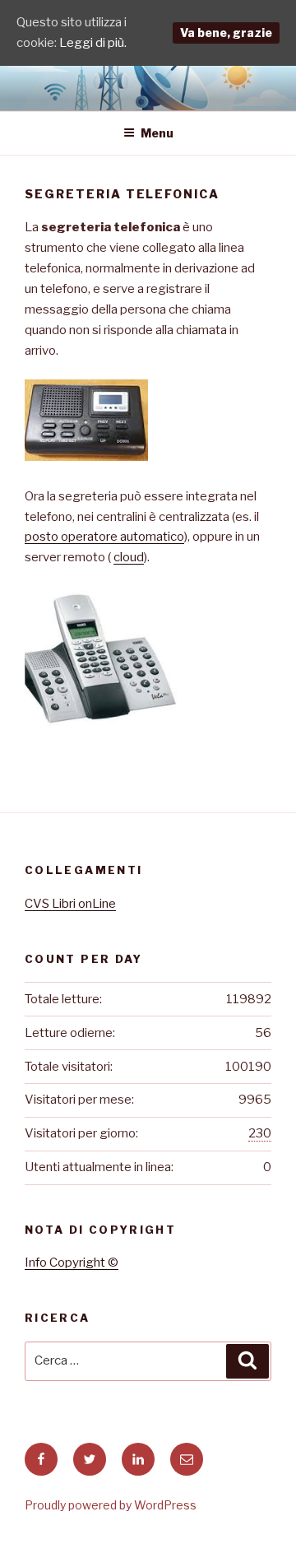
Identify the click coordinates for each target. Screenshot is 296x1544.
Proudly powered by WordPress (111, 1505)
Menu (157, 133)
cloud (128, 557)
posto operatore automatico (104, 536)
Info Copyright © (71, 1262)
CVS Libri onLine (70, 903)
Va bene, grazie (226, 33)
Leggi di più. (93, 42)
